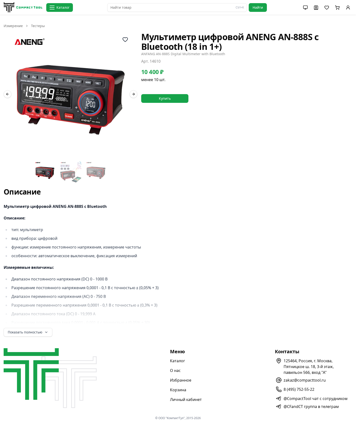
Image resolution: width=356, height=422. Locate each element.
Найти (258, 7)
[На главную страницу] (23, 7)
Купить (165, 98)
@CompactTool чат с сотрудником (316, 398)
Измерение (13, 25)
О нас (175, 370)
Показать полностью (25, 332)
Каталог (177, 360)
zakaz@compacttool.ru (305, 380)
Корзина (178, 389)
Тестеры (38, 25)
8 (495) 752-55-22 (299, 389)
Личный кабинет (186, 399)
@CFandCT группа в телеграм (311, 406)
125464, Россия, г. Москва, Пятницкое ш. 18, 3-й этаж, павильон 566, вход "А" (309, 366)
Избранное (180, 380)
